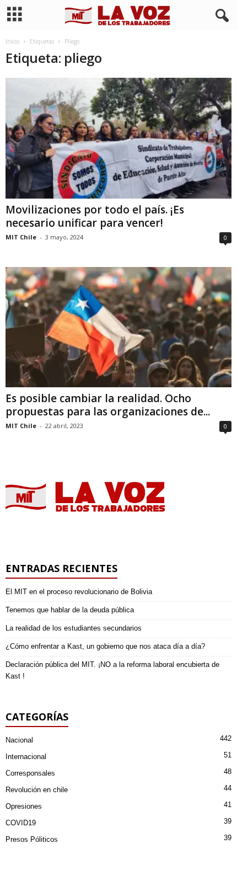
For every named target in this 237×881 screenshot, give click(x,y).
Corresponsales (30, 773)
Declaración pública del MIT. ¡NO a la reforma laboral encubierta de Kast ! (112, 670)
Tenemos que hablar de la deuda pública (70, 610)
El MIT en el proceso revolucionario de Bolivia (79, 592)
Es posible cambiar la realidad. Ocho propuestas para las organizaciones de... (108, 405)
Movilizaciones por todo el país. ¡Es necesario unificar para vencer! (95, 216)
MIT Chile (21, 237)
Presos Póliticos (32, 839)
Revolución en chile (37, 790)
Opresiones (24, 806)
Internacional (26, 756)
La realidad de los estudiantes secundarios (74, 628)
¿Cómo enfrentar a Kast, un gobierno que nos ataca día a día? (105, 646)
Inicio (12, 41)
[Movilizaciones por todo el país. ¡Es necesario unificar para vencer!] (118, 138)
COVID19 (21, 823)
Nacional (19, 740)
